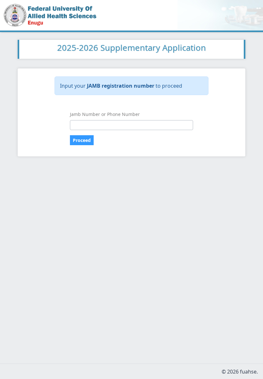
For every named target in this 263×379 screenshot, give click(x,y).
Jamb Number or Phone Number (105, 114)
